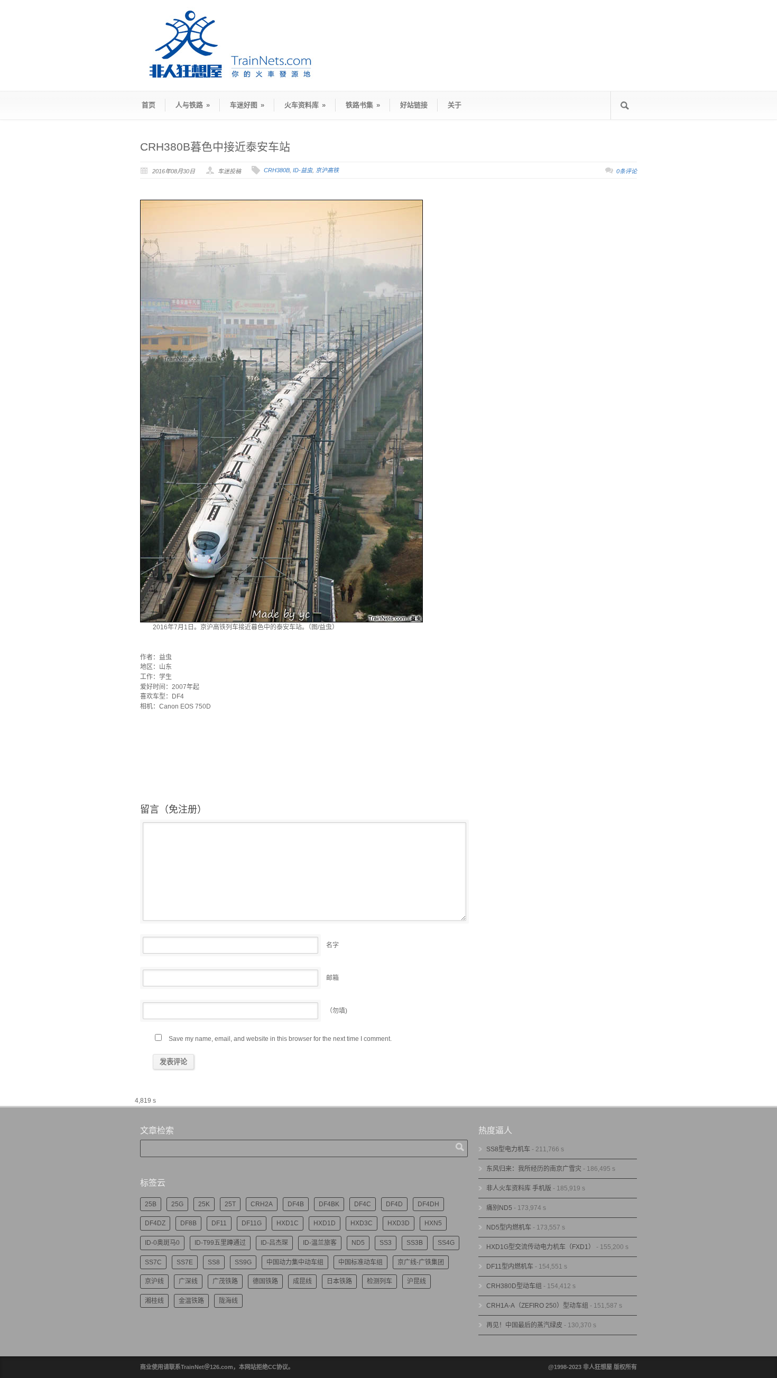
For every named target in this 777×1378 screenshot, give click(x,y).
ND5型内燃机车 (508, 1227)
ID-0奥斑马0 (162, 1242)
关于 (454, 105)
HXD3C (361, 1223)
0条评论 (626, 171)
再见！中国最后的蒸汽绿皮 (524, 1325)
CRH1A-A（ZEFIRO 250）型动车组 (537, 1305)
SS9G (243, 1262)
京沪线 (154, 1281)
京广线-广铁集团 (420, 1262)
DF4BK (329, 1204)
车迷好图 (247, 105)
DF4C (362, 1204)
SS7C (153, 1262)
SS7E (185, 1262)
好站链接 (414, 105)
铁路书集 (363, 105)
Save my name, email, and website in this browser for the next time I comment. (280, 1038)
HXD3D (398, 1223)
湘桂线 (154, 1301)
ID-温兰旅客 (320, 1242)
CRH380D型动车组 (514, 1286)
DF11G (252, 1223)
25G (177, 1204)
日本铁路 (339, 1281)
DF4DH (428, 1204)
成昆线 (302, 1281)
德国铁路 (265, 1281)
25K (204, 1204)
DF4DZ (155, 1223)
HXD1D (324, 1223)
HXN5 (433, 1223)
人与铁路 (192, 105)
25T (230, 1204)
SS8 (214, 1262)
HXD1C (287, 1223)
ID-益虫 (302, 170)
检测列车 (379, 1281)
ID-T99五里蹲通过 (220, 1242)
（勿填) (336, 1010)
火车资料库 (305, 105)
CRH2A (262, 1204)
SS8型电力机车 (508, 1149)
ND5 (358, 1242)
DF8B (188, 1223)
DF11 (219, 1223)
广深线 (188, 1281)
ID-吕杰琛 (274, 1242)
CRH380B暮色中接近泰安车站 (215, 147)
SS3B (414, 1242)
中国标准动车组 (360, 1262)
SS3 (386, 1242)
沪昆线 (416, 1281)
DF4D (394, 1204)
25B (150, 1204)
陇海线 (228, 1301)
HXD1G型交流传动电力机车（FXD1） (540, 1247)
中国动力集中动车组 (294, 1262)
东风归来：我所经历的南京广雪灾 (533, 1168)
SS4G (446, 1242)
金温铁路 (191, 1301)
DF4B (296, 1204)
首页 (148, 105)
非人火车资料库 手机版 (518, 1188)
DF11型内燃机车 (509, 1266)
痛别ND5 (499, 1208)
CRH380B (277, 170)
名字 (332, 945)
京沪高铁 (327, 170)
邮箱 (332, 978)
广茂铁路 (225, 1281)
